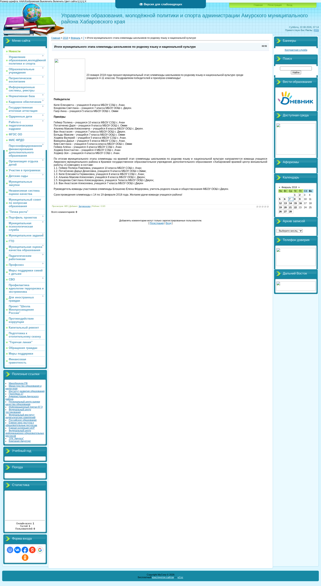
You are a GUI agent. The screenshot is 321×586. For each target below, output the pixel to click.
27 (285, 211)
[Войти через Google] (39, 549)
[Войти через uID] (10, 550)
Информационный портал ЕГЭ (26, 407)
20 (285, 207)
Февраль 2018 (289, 187)
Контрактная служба (296, 50)
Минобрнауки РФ (18, 383)
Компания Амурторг (20, 441)
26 (280, 211)
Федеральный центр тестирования (18, 410)
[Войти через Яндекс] (32, 550)
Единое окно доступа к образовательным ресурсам (21, 424)
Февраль (75, 38)
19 (280, 207)
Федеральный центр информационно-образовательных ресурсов (24, 433)
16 (300, 203)
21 (290, 207)
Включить (58, 1)
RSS (316, 30)
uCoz (180, 577)
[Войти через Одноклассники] (25, 557)
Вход (289, 5)
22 (295, 207)
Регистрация (275, 5)
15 (295, 203)
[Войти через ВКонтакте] (17, 550)
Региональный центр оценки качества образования (22, 403)
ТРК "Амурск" (16, 438)
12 (280, 203)
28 (290, 211)
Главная (258, 5)
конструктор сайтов (163, 577)
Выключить (46, 1)
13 (285, 203)
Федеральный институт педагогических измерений (20, 416)
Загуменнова (84, 206)
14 (290, 203)
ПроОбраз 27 (16, 393)
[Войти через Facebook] (25, 550)
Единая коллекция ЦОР (22, 428)
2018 (65, 38)
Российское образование (23, 420)
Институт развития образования (27, 391)
